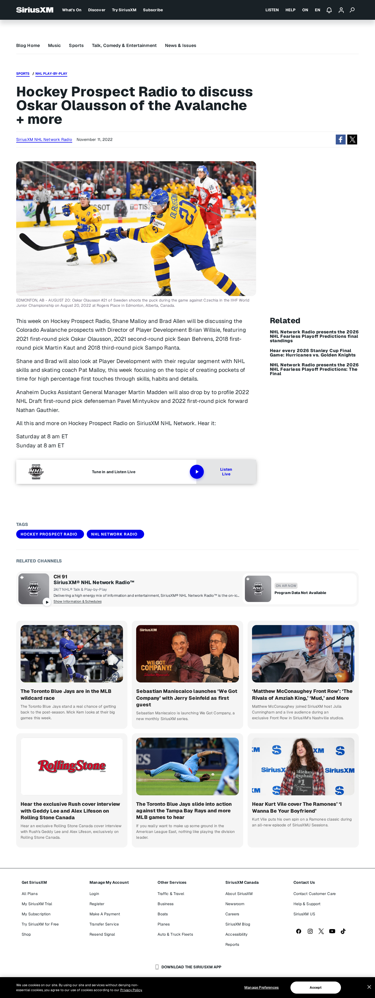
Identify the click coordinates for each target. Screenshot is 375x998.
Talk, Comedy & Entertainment (124, 45)
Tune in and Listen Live (113, 471)
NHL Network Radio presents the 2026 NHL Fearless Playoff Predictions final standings (314, 336)
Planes (164, 924)
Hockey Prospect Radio (49, 534)
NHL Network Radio (114, 534)
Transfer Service (104, 924)
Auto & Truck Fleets (175, 934)
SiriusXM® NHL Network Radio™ (94, 582)
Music (54, 45)
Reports (232, 944)
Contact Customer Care (314, 893)
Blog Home (28, 45)
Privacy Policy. (131, 990)
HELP (290, 9)
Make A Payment (104, 913)
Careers (232, 913)
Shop (26, 934)
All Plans (30, 893)
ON (305, 9)
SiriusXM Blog (237, 924)
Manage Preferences (261, 987)
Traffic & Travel (171, 893)
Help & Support (306, 903)
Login (94, 893)
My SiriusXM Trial (37, 903)
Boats (163, 913)
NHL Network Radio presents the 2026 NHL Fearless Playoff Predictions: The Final (314, 369)
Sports (76, 45)
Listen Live (226, 471)
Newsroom (234, 903)
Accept (316, 987)
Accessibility (236, 934)
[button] (341, 139)
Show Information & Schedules (78, 601)
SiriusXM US (304, 913)
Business (166, 903)
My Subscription (36, 913)
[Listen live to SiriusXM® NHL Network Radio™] (33, 588)
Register (96, 903)
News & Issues (180, 45)
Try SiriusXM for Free (40, 924)
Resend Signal (102, 934)
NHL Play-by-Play (51, 73)
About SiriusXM (238, 893)
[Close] (369, 987)
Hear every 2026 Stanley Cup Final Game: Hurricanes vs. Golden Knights (313, 353)
